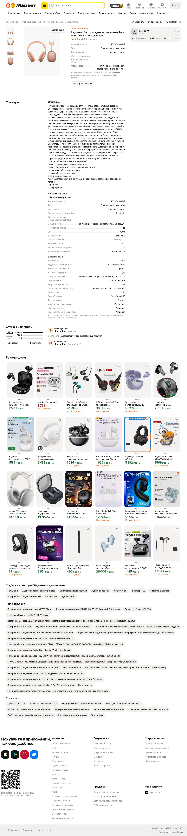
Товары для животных (62, 805)
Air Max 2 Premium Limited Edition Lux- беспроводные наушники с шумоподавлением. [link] (17, 512)
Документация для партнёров (108, 801)
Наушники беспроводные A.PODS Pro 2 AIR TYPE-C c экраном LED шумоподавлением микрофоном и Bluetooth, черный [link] (137, 566)
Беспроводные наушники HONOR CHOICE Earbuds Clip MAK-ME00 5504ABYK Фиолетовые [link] (136, 403)
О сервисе (98, 757)
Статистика (13, 830)
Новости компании (154, 744)
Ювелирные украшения (63, 818)
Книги (54, 792)
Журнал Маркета (102, 765)
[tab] (14, 13)
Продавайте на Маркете (105, 796)
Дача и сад (57, 787)
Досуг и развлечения (62, 744)
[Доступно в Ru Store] (34, 758)
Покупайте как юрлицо (104, 752)
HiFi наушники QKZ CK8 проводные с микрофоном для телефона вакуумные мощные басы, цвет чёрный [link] (107, 403)
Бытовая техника (60, 752)
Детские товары (59, 814)
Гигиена (55, 757)
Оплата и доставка (102, 748)
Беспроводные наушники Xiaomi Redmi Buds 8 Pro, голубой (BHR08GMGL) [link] (166, 512)
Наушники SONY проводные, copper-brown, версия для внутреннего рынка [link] (164, 566)
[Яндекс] (179, 832)
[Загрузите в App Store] (5, 758)
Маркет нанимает (153, 761)
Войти (175, 5)
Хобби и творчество (61, 783)
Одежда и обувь (59, 765)
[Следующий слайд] (62, 51)
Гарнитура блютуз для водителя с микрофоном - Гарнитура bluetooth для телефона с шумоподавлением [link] (20, 566)
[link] (12, 590)
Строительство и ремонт (64, 809)
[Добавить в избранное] (30, 366)
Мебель (55, 748)
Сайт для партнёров (103, 805)
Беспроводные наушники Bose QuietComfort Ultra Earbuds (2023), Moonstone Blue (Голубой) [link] (105, 566)
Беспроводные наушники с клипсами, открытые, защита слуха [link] (78, 458)
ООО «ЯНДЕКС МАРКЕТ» (171, 828)
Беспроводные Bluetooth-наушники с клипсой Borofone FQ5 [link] (48, 566)
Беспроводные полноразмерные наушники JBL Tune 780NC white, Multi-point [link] (49, 458)
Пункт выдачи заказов (155, 757)
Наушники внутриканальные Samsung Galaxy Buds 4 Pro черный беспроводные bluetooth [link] (49, 512)
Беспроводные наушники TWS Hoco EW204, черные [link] (18, 403)
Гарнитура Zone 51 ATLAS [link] (134, 457)
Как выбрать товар (102, 744)
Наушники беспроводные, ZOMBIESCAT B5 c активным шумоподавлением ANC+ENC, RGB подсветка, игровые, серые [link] (164, 403)
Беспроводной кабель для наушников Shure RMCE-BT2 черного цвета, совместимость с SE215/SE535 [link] (78, 403)
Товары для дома (60, 770)
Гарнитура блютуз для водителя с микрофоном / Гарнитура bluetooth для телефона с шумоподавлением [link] (137, 512)
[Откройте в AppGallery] (24, 758)
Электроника (58, 761)
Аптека (55, 774)
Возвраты (98, 761)
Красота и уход (59, 779)
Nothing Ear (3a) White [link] (48, 402)
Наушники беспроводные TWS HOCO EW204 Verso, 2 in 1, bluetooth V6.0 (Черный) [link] (78, 512)
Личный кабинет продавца (106, 792)
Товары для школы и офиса (64, 796)
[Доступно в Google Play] (15, 758)
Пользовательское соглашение (37, 830)
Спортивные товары (61, 800)
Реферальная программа (157, 748)
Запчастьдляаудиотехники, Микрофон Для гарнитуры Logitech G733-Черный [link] (79, 566)
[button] (83, 83)
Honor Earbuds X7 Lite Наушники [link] (106, 512)
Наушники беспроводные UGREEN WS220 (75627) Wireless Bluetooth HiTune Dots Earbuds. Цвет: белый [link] (19, 458)
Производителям (153, 752)
